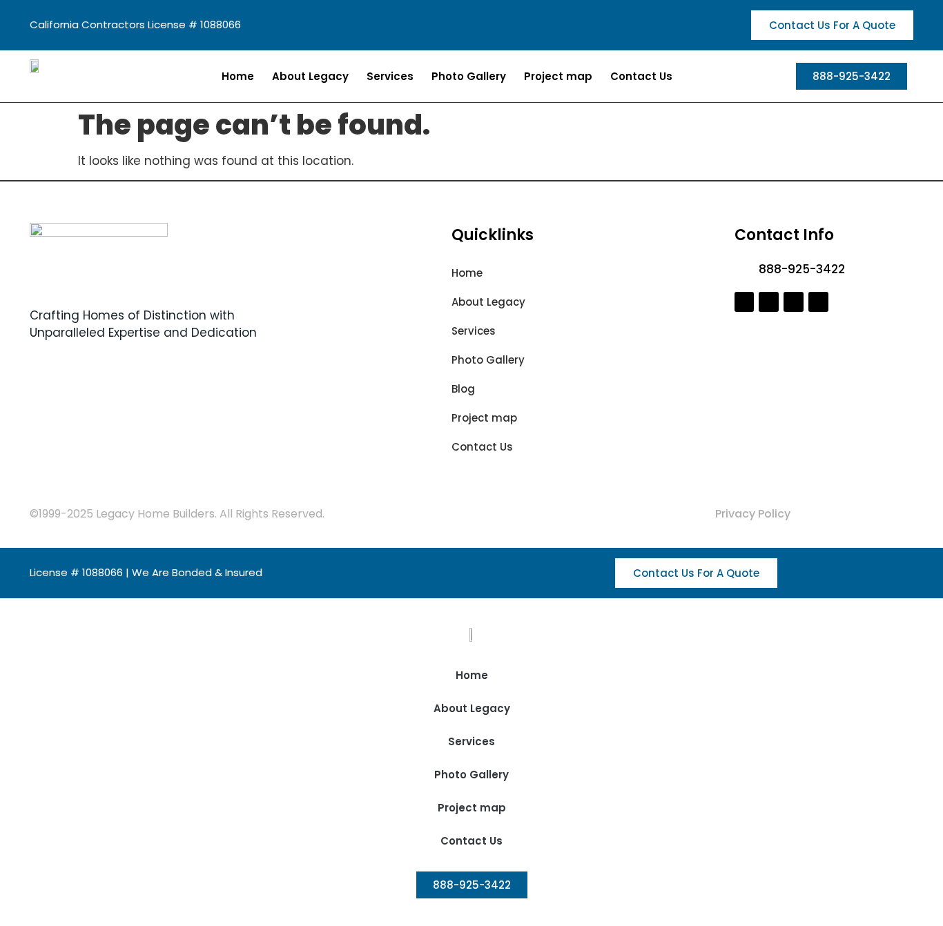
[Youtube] (818, 302)
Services (390, 76)
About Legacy (310, 76)
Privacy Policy (752, 514)
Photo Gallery (468, 76)
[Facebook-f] (745, 302)
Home (238, 76)
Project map (558, 76)
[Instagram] (769, 302)
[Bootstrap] (794, 302)
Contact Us (641, 76)
